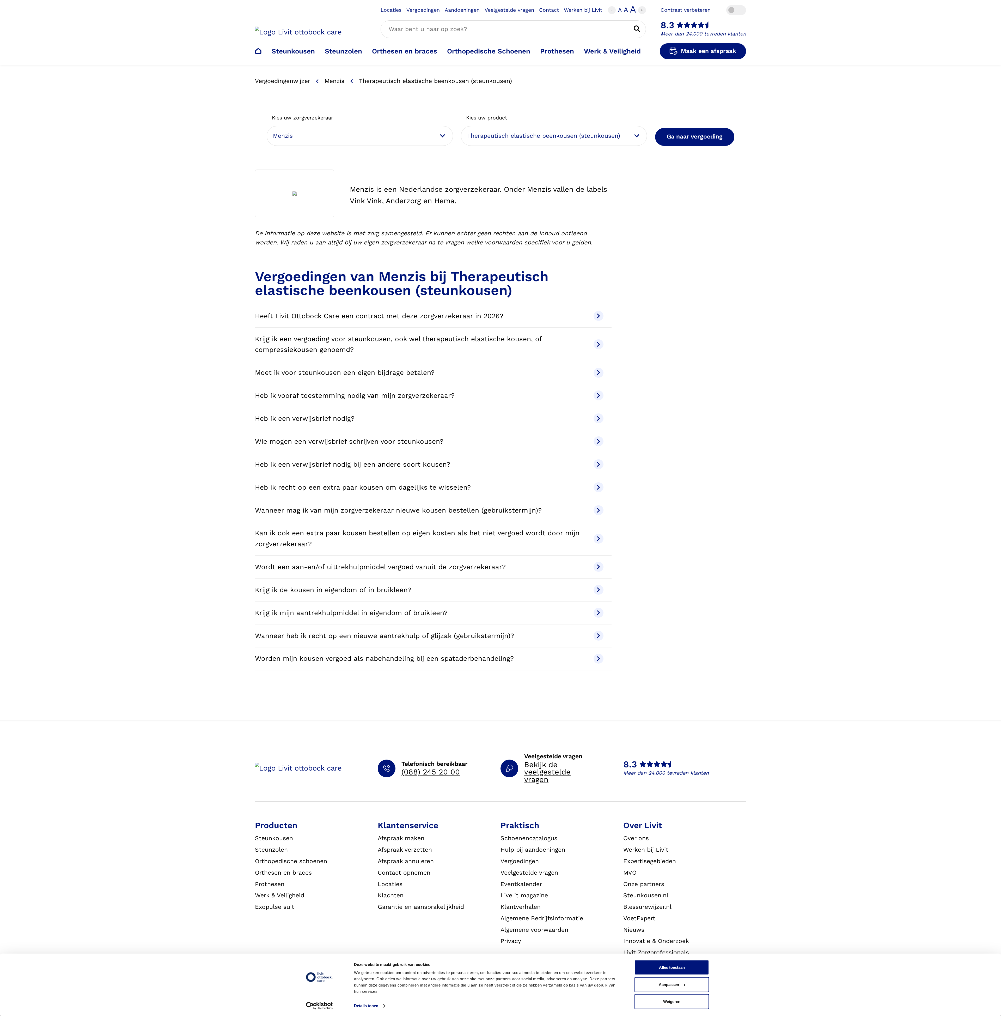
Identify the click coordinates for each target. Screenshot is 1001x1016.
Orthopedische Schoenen (488, 51)
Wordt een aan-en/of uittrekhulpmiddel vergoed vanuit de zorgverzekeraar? (380, 567)
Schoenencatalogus (528, 838)
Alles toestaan (672, 967)
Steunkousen (293, 51)
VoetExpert (639, 918)
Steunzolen (343, 51)
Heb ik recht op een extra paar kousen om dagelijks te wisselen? (363, 487)
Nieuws (633, 929)
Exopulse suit (274, 906)
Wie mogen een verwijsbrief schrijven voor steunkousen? (349, 441)
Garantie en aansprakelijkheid (421, 906)
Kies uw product (486, 118)
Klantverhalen (520, 906)
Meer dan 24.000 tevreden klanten (703, 34)
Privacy (510, 941)
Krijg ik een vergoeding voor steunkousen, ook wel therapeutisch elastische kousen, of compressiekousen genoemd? (398, 344)
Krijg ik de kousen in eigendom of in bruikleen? (333, 590)
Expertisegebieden (649, 861)
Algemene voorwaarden (534, 929)
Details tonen (366, 1005)
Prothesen (557, 51)
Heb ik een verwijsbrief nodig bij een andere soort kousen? (352, 464)
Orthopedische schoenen (291, 861)
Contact (549, 10)
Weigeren (671, 1001)
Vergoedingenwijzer (282, 81)
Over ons (636, 838)
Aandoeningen (462, 10)
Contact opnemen (404, 872)
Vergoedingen (423, 10)
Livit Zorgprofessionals (656, 952)
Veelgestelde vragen (509, 10)
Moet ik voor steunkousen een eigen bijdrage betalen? (345, 372)
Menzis (334, 81)
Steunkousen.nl (645, 895)
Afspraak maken (401, 838)
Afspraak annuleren (406, 861)
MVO (630, 872)
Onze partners (643, 884)
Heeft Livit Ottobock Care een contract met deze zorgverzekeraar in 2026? (379, 316)
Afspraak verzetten (405, 849)
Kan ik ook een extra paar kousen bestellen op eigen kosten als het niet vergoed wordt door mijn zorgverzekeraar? (417, 538)
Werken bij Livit (583, 10)
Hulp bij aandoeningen (532, 849)
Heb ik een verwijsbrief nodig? (305, 418)
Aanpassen (669, 984)
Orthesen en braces (404, 51)
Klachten (391, 895)
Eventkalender (521, 884)
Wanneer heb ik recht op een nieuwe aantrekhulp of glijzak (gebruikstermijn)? (384, 636)
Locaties (391, 10)
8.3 (667, 25)
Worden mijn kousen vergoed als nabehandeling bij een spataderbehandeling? (384, 658)
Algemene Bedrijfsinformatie (541, 918)
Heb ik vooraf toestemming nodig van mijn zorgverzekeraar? (355, 395)
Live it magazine (524, 895)
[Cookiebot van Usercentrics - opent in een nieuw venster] (319, 1006)
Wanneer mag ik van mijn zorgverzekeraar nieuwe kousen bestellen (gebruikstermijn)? (398, 510)
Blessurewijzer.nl (647, 906)
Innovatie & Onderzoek (656, 941)
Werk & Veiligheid (612, 51)
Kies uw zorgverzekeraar (302, 118)
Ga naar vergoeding (695, 136)
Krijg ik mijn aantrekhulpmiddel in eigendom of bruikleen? (351, 613)
